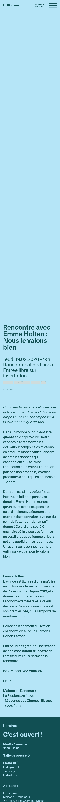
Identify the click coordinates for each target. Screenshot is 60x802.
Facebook (14, 389)
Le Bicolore (11, 5)
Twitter (24, 389)
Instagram (9, 767)
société (17, 383)
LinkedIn (8, 775)
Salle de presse (15, 755)
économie (36, 383)
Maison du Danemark (39, 5)
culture (26, 383)
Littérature (8, 383)
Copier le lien (35, 389)
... (43, 383)
